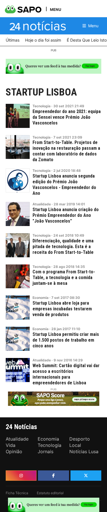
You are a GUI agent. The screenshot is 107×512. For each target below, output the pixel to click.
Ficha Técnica (17, 493)
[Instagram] (21, 475)
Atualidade (42, 204)
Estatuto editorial (50, 493)
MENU (55, 9)
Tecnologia (42, 106)
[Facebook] (53, 475)
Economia (41, 297)
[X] (85, 475)
